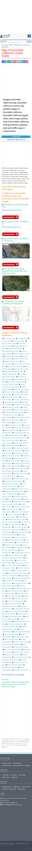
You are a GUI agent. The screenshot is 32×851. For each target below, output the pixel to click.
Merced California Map (11, 509)
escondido (5, 47)
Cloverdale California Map (12, 466)
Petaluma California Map (9, 606)
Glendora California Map (11, 655)
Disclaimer (11, 845)
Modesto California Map (14, 366)
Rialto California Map (13, 461)
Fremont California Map (11, 361)
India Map (27, 765)
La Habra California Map (14, 591)
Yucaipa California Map (21, 647)
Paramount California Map (10, 627)
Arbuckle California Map (14, 616)
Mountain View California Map (11, 530)
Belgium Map (3, 770)
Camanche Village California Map (12, 558)
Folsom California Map (9, 535)
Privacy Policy (4, 845)
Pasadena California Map (12, 407)
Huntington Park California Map (12, 604)
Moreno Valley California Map (13, 371)
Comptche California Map (21, 463)
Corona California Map (21, 657)
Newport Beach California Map (13, 491)
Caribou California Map (21, 443)
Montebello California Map (12, 581)
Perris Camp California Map (15, 611)
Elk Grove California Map (12, 392)
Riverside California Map (11, 356)
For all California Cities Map (13, 675)
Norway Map (21, 789)
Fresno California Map (9, 343)
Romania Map (26, 786)
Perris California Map (20, 547)
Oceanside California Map (10, 384)
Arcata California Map (20, 473)
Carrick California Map (9, 476)
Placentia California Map (21, 652)
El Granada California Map (22, 428)
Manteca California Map (9, 550)
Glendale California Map (9, 374)
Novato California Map (21, 642)
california (26, 45)
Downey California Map (21, 670)
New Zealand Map (18, 765)
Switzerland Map (16, 763)
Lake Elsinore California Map (11, 644)
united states (18, 45)
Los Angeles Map (9, 338)
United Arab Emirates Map (9, 789)
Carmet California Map (21, 583)
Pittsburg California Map (9, 576)
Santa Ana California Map (21, 354)
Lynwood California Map (14, 540)
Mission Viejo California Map (11, 471)
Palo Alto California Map (21, 563)
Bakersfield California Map (10, 351)
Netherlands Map (6, 765)
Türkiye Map (5, 775)
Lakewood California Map (21, 507)
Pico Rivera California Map (22, 578)
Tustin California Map (14, 525)
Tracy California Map (20, 502)
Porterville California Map (15, 624)
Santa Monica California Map (13, 481)
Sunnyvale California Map (21, 405)
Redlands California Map (11, 545)
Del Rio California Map (11, 639)
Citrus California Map (14, 499)
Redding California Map (21, 479)
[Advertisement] (16, 16)
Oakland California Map (14, 349)
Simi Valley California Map (22, 417)
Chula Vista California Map (10, 660)
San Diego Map (22, 338)
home (10, 45)
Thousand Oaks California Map (13, 412)
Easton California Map (11, 634)
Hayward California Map (11, 402)
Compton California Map (11, 420)
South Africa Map (5, 758)
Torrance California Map (21, 400)
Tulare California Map (14, 596)
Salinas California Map (11, 397)
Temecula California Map (12, 456)
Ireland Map (14, 775)
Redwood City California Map (16, 519)
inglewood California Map (15, 435)
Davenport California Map (15, 555)
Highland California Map (21, 637)
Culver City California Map (15, 601)
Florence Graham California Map (17, 573)
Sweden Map (5, 777)
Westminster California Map (10, 484)
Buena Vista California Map (12, 451)
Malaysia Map (16, 786)
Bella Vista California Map (10, 522)
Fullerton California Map (21, 410)
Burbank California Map (14, 665)
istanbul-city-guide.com (11, 802)
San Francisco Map (18, 341)
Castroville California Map (12, 649)
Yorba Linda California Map (12, 565)
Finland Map (14, 777)
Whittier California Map (21, 489)
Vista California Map (20, 468)
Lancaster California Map (21, 389)
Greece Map (3, 781)
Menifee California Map (14, 514)
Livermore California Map (10, 504)
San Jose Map (6, 341)
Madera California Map (9, 586)
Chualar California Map (21, 359)
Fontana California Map (21, 369)
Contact (2, 793)
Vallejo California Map (14, 425)
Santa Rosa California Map (15, 382)
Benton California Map (11, 430)
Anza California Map (22, 542)
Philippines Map (6, 763)
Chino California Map (20, 527)
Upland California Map (21, 532)
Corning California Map (21, 394)
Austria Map (22, 775)
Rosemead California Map (22, 632)
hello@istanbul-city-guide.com (14, 804)
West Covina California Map (10, 440)
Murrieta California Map (21, 448)
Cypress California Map (21, 453)
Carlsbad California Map (9, 667)
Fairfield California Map (11, 445)
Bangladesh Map (6, 786)
